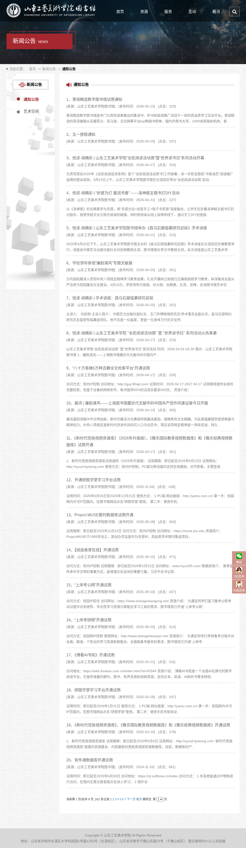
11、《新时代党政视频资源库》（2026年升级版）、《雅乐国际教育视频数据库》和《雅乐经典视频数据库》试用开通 (149, 441)
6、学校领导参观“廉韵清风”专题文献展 (99, 263)
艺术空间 (31, 111)
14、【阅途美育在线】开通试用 (92, 550)
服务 (168, 12)
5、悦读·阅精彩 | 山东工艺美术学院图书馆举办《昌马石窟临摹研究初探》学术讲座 (136, 228)
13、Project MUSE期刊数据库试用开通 (99, 515)
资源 (144, 12)
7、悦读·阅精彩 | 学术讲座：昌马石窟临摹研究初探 (109, 298)
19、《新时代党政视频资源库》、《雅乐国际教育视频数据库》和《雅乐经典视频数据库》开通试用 (148, 725)
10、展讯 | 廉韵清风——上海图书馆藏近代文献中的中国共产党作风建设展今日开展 (137, 403)
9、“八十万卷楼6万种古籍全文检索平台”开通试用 (108, 368)
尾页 (139, 799)
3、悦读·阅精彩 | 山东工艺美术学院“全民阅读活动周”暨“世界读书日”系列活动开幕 (135, 158)
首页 (120, 12)
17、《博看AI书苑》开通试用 (90, 655)
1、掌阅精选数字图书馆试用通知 (94, 99)
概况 (216, 12)
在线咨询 (239, 590)
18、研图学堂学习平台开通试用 (93, 690)
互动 (192, 12)
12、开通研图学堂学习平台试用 (93, 480)
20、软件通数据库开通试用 (89, 760)
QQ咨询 (239, 576)
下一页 (131, 799)
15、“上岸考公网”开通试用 (88, 585)
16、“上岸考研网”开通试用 (88, 620)
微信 (239, 562)
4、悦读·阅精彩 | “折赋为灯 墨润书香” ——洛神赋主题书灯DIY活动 (122, 193)
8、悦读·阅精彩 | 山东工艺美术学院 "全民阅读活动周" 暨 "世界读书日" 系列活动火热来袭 (141, 333)
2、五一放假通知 (80, 134)
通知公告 (69, 69)
